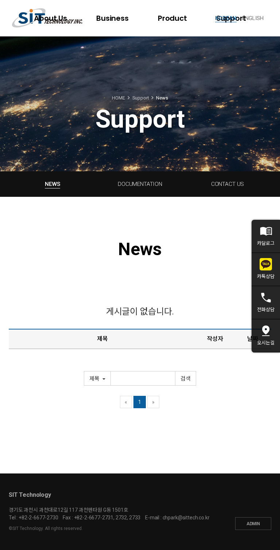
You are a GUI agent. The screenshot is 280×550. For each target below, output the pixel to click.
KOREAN (226, 18)
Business (112, 18)
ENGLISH (253, 18)
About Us (50, 18)
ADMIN (253, 523)
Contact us (227, 184)
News (52, 184)
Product (172, 18)
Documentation (140, 184)
